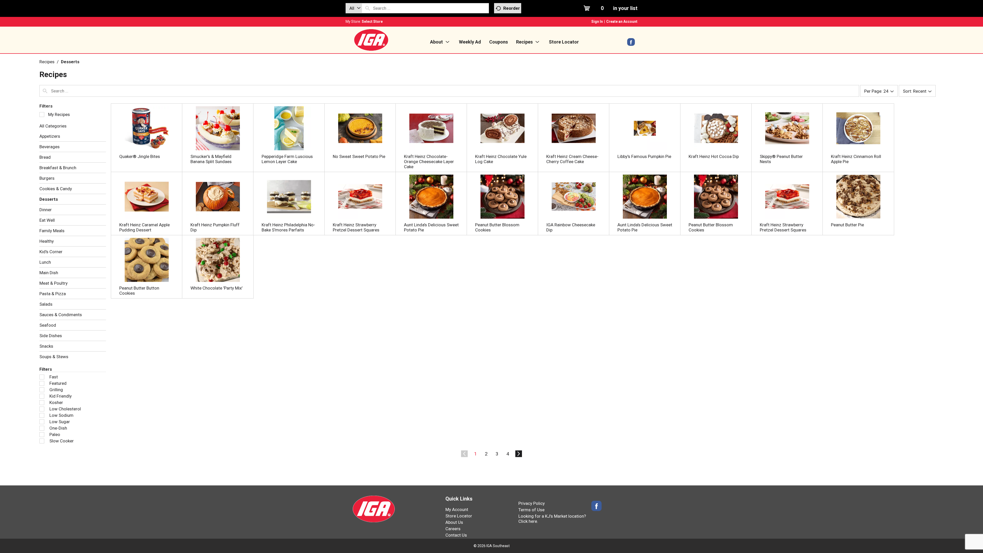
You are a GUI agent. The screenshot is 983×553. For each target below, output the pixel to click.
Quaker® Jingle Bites (139, 156)
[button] (475, 454)
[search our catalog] (367, 8)
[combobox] (354, 8)
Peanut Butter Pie (847, 224)
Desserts (70, 61)
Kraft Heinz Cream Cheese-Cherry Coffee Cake (572, 159)
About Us (454, 522)
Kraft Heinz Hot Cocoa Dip (714, 156)
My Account (456, 509)
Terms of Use (531, 509)
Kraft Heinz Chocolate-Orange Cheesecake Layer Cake (429, 161)
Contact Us (456, 535)
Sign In (597, 21)
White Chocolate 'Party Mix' (216, 288)
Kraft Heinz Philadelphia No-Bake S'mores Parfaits (288, 227)
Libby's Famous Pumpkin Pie (644, 156)
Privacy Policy (531, 503)
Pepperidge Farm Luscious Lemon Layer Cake (287, 159)
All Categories (53, 126)
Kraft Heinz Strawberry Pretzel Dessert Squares (356, 227)
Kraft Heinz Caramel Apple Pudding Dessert (144, 227)
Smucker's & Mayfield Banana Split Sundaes (211, 159)
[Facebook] (631, 43)
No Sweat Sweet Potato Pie (359, 156)
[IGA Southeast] (371, 39)
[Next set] (518, 454)
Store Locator (458, 515)
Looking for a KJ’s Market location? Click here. (552, 519)
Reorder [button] (511, 8)
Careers (453, 528)
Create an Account (621, 21)
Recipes (47, 61)
